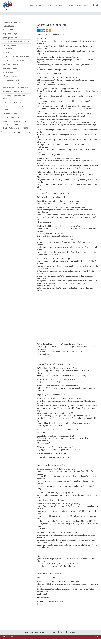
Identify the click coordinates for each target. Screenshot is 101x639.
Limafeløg (39, 5)
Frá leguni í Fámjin (10, 113)
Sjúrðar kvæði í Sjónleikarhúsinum (15, 88)
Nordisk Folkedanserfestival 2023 (15, 128)
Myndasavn (71, 5)
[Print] (47, 30)
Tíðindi (43, 617)
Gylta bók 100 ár (9, 30)
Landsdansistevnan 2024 (12, 80)
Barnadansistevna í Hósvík (13, 84)
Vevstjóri (87, 637)
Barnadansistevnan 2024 (12, 103)
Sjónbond (59, 5)
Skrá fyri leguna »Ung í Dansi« (14, 117)
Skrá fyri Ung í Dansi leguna (13, 60)
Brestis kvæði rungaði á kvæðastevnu (11, 47)
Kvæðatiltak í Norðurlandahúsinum (16, 56)
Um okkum (30, 5)
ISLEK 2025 (7, 52)
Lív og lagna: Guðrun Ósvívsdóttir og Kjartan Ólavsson (15, 122)
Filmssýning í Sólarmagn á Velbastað (13, 108)
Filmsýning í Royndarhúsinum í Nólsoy (14, 97)
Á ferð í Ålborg (8, 72)
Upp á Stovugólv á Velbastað (13, 92)
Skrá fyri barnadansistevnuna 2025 (16, 42)
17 (19, 133)
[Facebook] (38, 30)
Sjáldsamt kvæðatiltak (11, 76)
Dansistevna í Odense (11, 68)
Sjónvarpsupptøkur (10, 38)
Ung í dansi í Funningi (11, 64)
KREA (96, 637)
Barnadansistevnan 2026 (12, 22)
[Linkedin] (44, 30)
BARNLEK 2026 (8, 26)
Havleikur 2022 (82, 5)
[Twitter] (41, 30)
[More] (50, 30)
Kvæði (49, 5)
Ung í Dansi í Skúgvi (10, 34)
